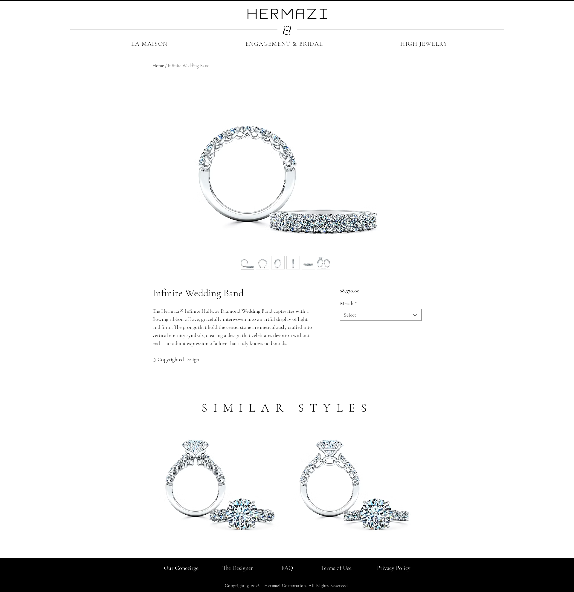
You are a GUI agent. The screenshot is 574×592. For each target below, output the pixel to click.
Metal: (348, 303)
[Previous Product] (144, 484)
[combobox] (381, 315)
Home (158, 66)
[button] (150, 43)
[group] (287, 490)
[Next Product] (429, 484)
